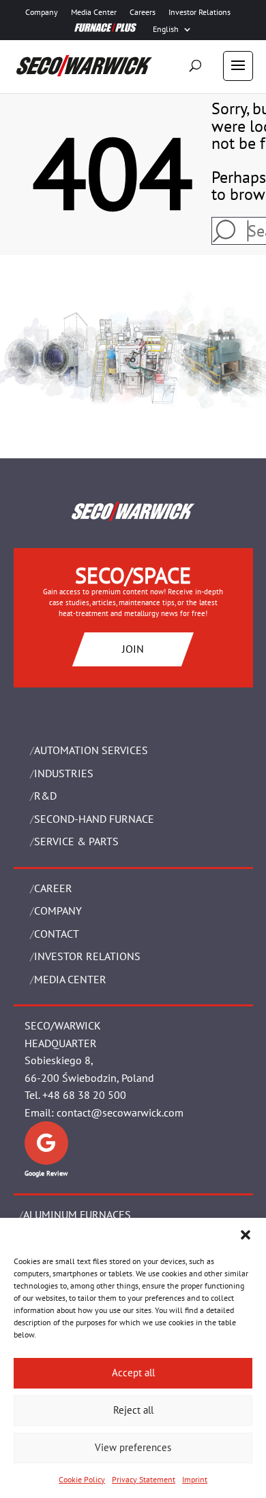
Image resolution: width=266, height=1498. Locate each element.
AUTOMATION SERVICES (91, 750)
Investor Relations (199, 12)
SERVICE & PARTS (76, 841)
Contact (56, 933)
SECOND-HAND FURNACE (94, 818)
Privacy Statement (143, 1479)
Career (53, 888)
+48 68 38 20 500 (84, 1095)
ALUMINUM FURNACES (77, 1214)
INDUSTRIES (63, 773)
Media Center (94, 12)
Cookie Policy (82, 1479)
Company (41, 12)
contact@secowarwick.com (120, 1112)
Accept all (133, 1372)
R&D (45, 795)
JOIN (133, 649)
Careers (143, 12)
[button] (245, 1235)
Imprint (194, 1479)
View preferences (133, 1447)
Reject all (133, 1409)
